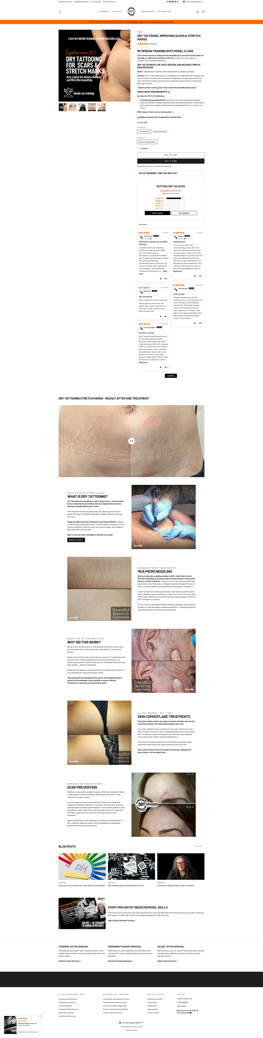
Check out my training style (160, 112)
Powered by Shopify (131, 1030)
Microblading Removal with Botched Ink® (126, 885)
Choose (141, 138)
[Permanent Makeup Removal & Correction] (180, 866)
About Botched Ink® (65, 2)
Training (104, 11)
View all (199, 846)
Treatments (148, 11)
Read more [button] (177, 271)
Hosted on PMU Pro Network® (113, 1013)
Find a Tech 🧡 (96, 2)
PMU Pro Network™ (109, 2)
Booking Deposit (160, 131)
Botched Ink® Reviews (81, 2)
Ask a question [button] (184, 213)
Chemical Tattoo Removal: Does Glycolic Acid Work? (82, 885)
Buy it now (171, 161)
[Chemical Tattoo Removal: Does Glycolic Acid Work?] (82, 866)
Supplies (117, 11)
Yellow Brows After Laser (67, 1016)
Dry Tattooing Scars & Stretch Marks (115, 1009)
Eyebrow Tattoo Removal (67, 1002)
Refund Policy (152, 1006)
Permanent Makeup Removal (68, 1009)
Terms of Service (153, 1013)
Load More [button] (171, 376)
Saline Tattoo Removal (66, 1013)
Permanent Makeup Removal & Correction (175, 885)
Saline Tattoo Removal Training (121, 920)
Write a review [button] (157, 213)
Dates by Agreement (147, 142)
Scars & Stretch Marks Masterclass (115, 1006)
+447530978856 (182, 1002)
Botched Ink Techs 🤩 (154, 999)
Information (164, 11)
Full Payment (144, 131)
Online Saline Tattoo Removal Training (116, 999)
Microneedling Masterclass (185, 87)
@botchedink (181, 1006)
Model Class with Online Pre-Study (114, 1002)
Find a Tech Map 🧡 (65, 1006)
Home (139, 32)
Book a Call (76, 540)
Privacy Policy (152, 1002)
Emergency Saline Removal (68, 999)
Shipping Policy (152, 1009)
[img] (144, 233)
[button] (160, 198)
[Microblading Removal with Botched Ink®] (131, 866)
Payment (142, 127)
